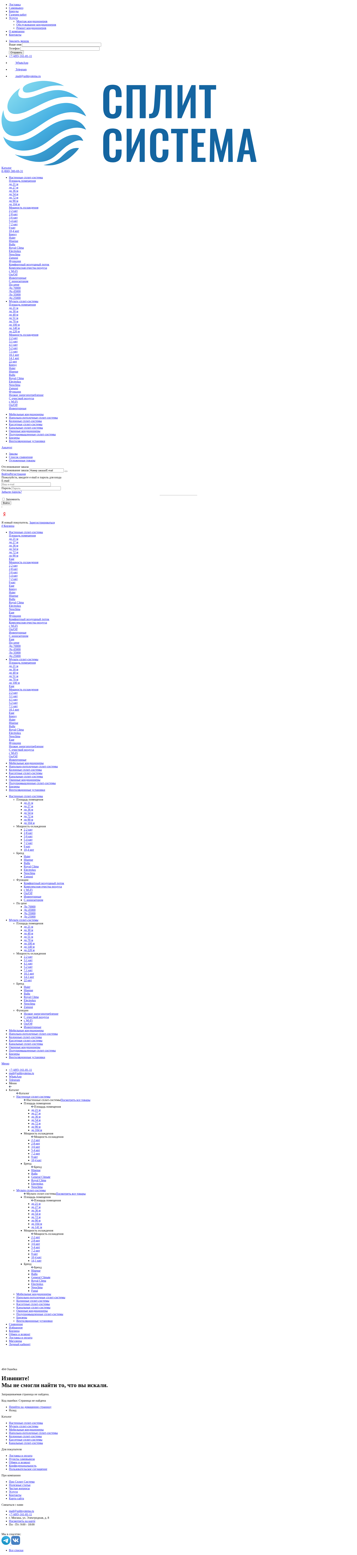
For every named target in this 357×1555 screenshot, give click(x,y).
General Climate (40, 1177)
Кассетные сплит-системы (25, 1040)
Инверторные (32, 896)
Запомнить (12, 499)
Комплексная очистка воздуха (43, 886)
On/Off (28, 893)
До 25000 (30, 916)
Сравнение (16, 1324)
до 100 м (29, 943)
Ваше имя (15, 44)
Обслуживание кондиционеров (36, 24)
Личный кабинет (19, 1344)
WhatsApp (15, 1076)
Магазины (15, 1340)
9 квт (27, 846)
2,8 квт (28, 833)
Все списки (16, 1550)
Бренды (14, 11)
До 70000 (30, 906)
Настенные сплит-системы (26, 796)
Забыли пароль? (11, 491)
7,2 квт (28, 843)
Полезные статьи (19, 1485)
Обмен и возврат (19, 1334)
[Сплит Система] (129, 164)
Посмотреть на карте (22, 1521)
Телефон (14, 48)
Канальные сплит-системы (26, 1043)
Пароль (6, 488)
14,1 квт (36, 1260)
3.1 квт (28, 960)
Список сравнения (21, 457)
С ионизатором (33, 900)
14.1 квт (29, 976)
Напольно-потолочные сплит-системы (33, 1433)
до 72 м (28, 816)
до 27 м (28, 806)
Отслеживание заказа (15, 470)
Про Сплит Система (22, 1481)
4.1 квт (28, 963)
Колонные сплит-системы (25, 1436)
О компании (17, 31)
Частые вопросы (19, 1488)
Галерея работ (18, 14)
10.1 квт (29, 973)
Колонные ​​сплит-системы (25, 1037)
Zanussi (28, 876)
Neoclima (29, 873)
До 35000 (30, 913)
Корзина (14, 1330)
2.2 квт (28, 956)
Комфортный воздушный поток (44, 883)
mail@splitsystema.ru (21, 1073)
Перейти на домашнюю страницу (30, 1406)
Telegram (14, 1079)
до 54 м (28, 812)
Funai (34, 1290)
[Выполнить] (66, 471)
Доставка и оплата (20, 1337)
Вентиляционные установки (27, 1057)
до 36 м (28, 809)
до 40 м (28, 933)
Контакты (15, 34)
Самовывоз (16, 7)
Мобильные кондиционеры (26, 1030)
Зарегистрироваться (42, 522)
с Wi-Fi (28, 889)
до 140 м (29, 946)
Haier (27, 856)
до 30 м (28, 930)
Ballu (27, 863)
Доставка (15, 4)
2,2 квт (28, 829)
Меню (5, 1063)
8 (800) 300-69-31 (12, 171)
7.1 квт (28, 970)
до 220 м (29, 950)
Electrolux (30, 869)
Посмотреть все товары (75, 1100)
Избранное (16, 1327)
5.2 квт (28, 966)
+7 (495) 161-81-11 (20, 56)
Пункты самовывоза (22, 1459)
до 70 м (28, 940)
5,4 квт (28, 839)
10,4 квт (29, 849)
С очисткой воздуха (36, 1017)
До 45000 (30, 910)
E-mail (5, 480)
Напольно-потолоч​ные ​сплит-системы (33, 1033)
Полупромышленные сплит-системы (32, 1050)
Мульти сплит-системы (23, 920)
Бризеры (14, 1053)
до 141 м (36, 1227)
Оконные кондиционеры (24, 1047)
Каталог (6, 167)
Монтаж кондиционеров (31, 21)
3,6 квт (28, 836)
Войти (5, 474)
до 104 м (29, 823)
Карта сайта (16, 1498)
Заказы (13, 453)
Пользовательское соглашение (28, 1469)
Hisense (28, 859)
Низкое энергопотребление (41, 1013)
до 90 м (28, 819)
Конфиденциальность (22, 1465)
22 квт (28, 980)
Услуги (13, 18)
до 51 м (28, 936)
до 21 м (28, 802)
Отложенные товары (22, 460)
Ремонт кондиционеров (31, 28)
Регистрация (18, 474)
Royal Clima (31, 866)
